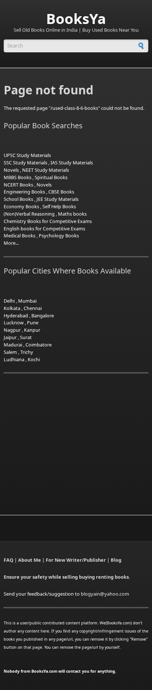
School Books (18, 199)
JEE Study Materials (58, 199)
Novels (11, 170)
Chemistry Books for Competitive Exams (48, 221)
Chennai (33, 308)
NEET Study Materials (45, 170)
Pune (32, 322)
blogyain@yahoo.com (105, 593)
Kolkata (12, 308)
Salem (10, 352)
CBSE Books (61, 191)
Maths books (72, 213)
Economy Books (21, 206)
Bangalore (42, 315)
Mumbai (27, 300)
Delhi (9, 300)
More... (11, 243)
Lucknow (14, 322)
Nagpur (12, 330)
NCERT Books (18, 184)
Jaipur (10, 337)
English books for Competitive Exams (44, 228)
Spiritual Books (51, 177)
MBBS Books (17, 177)
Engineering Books (24, 191)
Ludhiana (14, 359)
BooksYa (76, 18)
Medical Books (19, 235)
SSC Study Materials (25, 162)
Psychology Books (59, 235)
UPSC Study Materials (27, 155)
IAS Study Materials (72, 162)
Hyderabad (16, 315)
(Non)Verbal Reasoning (29, 213)
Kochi (34, 359)
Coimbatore (38, 344)
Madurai (13, 344)
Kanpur (32, 330)
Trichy (26, 352)
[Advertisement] (66, 435)
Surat (26, 337)
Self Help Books (59, 206)
